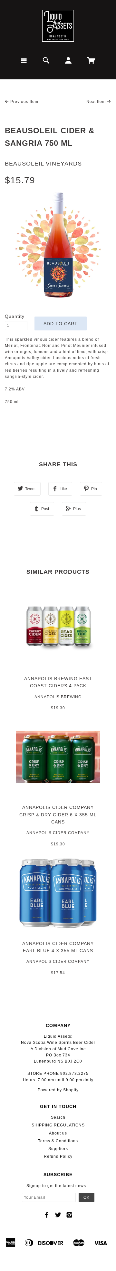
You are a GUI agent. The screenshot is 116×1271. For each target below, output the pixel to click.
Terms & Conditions (58, 1141)
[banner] (58, 26)
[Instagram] (69, 1215)
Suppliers (58, 1148)
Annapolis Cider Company (58, 833)
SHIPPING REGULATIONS (58, 1125)
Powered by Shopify (58, 1090)
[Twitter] (58, 1215)
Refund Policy (58, 1156)
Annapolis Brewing (58, 697)
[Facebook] (47, 1215)
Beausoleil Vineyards (43, 163)
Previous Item (23, 101)
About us (58, 1133)
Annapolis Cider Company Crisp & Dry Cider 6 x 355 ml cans (58, 814)
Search (58, 1117)
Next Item (96, 101)
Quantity (14, 316)
